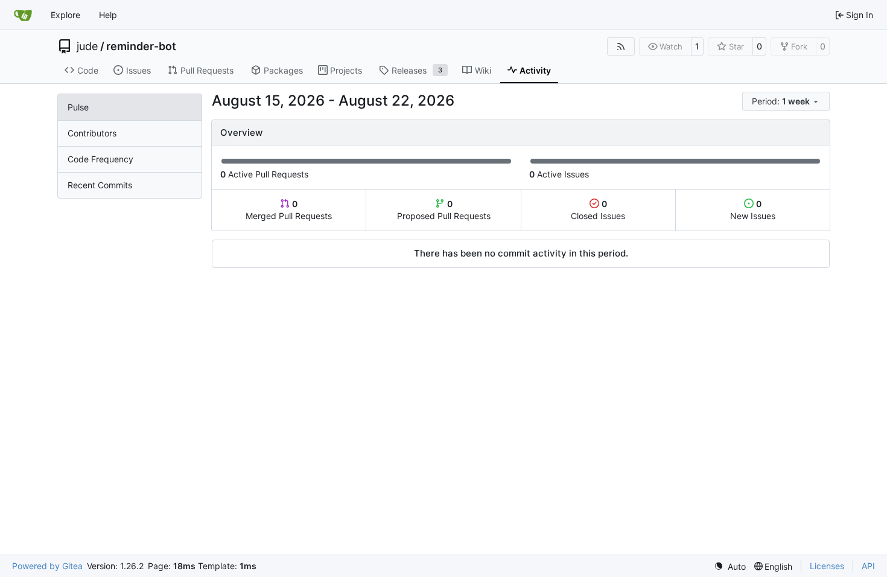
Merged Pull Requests (289, 210)
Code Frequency (100, 159)
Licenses (827, 566)
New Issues (752, 210)
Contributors (92, 133)
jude (87, 46)
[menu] (786, 101)
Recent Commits (100, 185)
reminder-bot (141, 46)
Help (108, 15)
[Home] (23, 15)
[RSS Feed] (621, 46)
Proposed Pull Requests (444, 210)
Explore (65, 15)
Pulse (78, 107)
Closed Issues (598, 210)
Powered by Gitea (47, 566)
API (868, 566)
